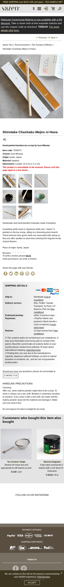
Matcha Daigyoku (52, 462)
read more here (33, 350)
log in (28, 256)
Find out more (43, 577)
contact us (10, 375)
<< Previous (41, 37)
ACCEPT (32, 583)
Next (60, 86)
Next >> (54, 37)
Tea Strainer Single (16, 462)
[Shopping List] (52, 8)
